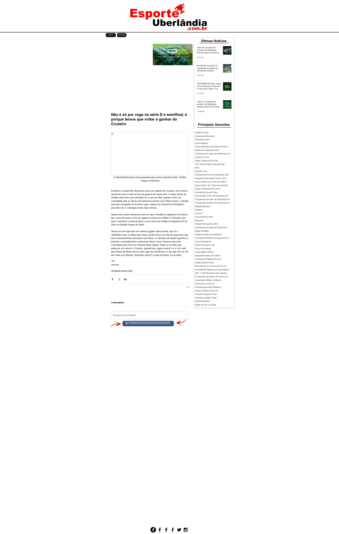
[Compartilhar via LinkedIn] (125, 279)
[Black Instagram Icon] (185, 530)
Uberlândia (115, 265)
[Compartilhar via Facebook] (112, 279)
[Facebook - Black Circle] (153, 530)
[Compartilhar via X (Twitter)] (119, 279)
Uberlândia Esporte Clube (122, 271)
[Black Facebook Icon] (159, 530)
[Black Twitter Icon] (179, 530)
